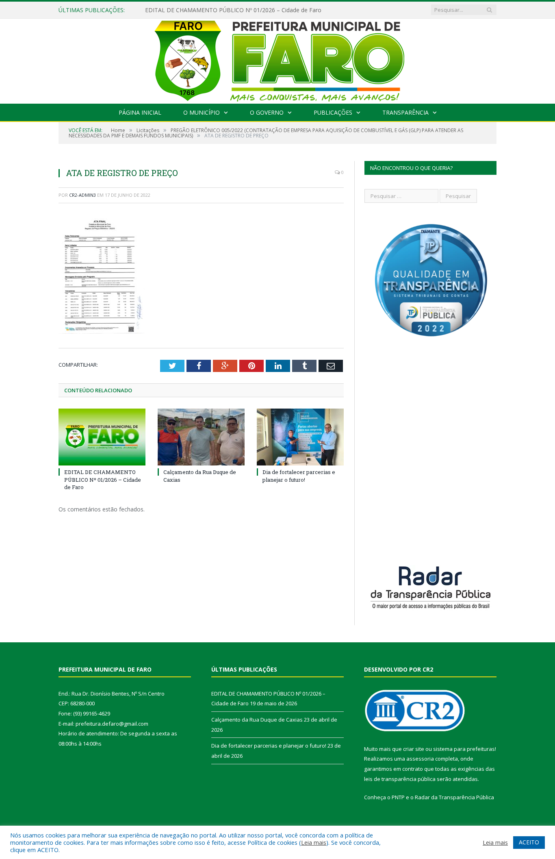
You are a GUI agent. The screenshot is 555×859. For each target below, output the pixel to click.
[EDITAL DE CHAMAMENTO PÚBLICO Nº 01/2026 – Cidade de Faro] (102, 437)
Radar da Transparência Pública (454, 797)
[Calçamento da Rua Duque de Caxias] (201, 437)
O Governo (267, 112)
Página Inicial (140, 112)
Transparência (405, 112)
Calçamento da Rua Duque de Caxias (257, 719)
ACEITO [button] (529, 842)
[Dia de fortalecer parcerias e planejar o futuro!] (300, 437)
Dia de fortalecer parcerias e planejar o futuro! (298, 475)
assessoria (420, 758)
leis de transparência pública (400, 779)
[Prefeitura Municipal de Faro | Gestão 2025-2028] (277, 59)
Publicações (333, 112)
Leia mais (313, 842)
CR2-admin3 (82, 195)
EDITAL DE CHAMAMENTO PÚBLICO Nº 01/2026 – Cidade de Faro (233, 10)
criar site (413, 748)
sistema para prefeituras (464, 748)
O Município (201, 112)
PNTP (398, 797)
